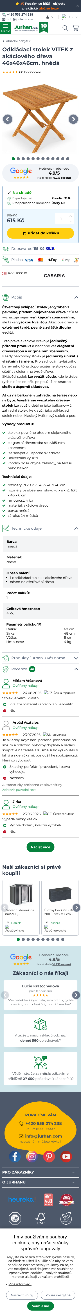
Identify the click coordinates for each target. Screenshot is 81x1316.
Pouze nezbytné (57, 1295)
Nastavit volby (22, 1295)
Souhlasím (40, 1306)
